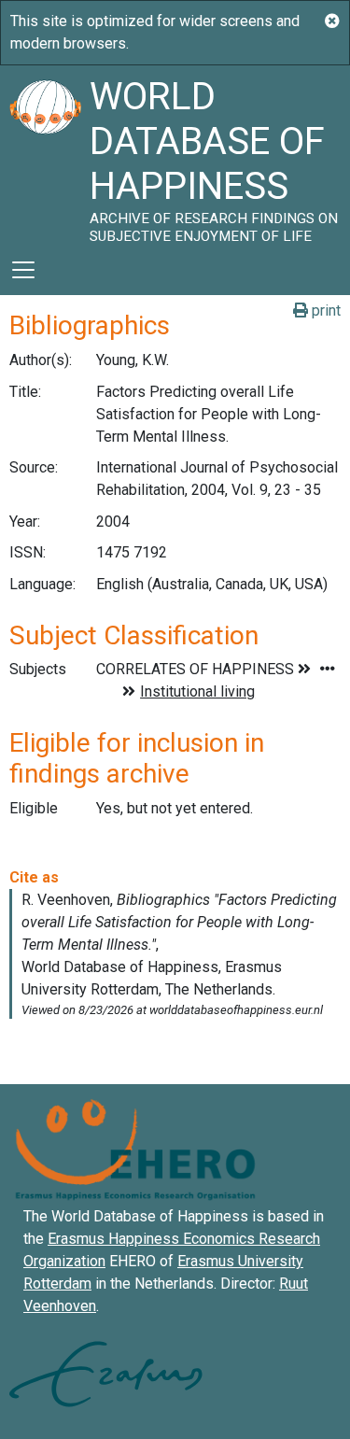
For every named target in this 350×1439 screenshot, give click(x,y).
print (324, 310)
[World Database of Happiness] (45, 155)
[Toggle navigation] (23, 270)
